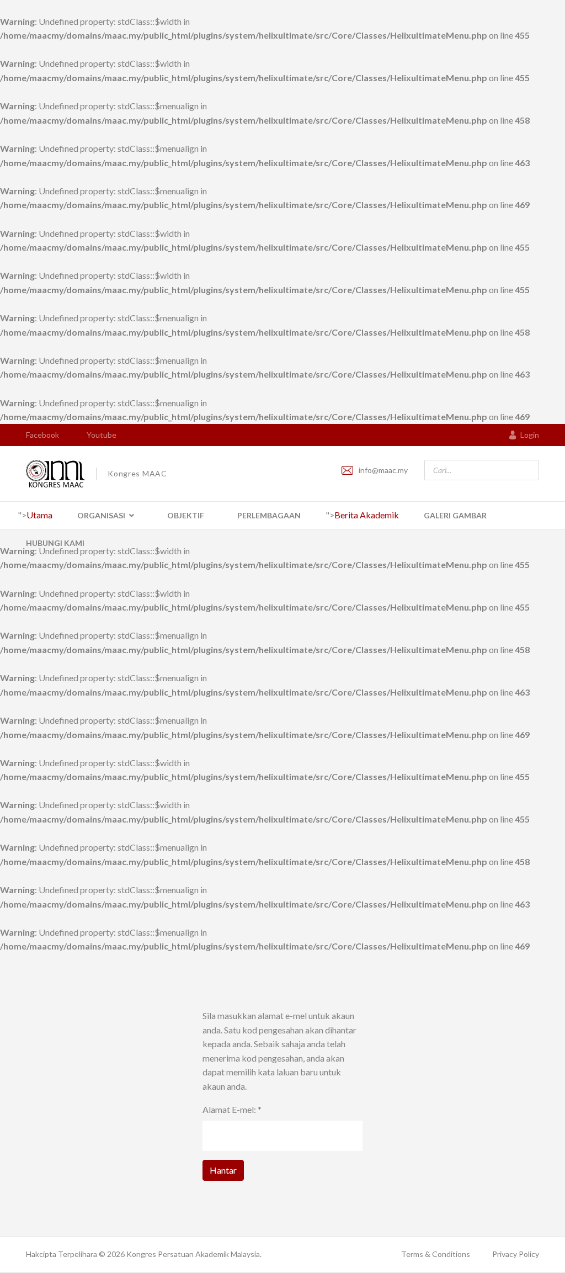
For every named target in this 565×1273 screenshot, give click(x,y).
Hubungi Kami (55, 543)
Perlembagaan (269, 515)
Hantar (223, 1170)
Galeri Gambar (455, 515)
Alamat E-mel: (232, 1109)
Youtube (101, 434)
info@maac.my (383, 470)
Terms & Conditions (435, 1254)
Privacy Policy (515, 1254)
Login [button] (529, 434)
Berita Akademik (366, 515)
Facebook (42, 434)
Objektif (185, 515)
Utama (39, 515)
